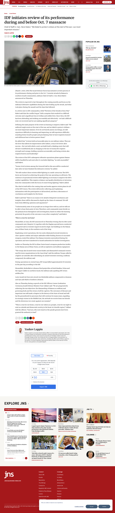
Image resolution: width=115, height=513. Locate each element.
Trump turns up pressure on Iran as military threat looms (98, 427)
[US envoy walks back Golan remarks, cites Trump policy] (70, 442)
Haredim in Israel (61, 6)
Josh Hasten (96, 430)
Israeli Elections (30, 6)
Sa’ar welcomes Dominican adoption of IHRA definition (17, 445)
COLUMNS (90, 434)
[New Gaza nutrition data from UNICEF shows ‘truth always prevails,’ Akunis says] (70, 415)
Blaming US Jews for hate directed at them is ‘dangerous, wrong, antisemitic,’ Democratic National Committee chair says (17, 424)
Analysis (32, 2)
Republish (28, 36)
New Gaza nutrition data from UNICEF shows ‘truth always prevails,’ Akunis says (68, 427)
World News (61, 424)
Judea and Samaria (51, 6)
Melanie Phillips (90, 50)
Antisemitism (64, 2)
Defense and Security (27, 322)
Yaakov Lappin (9, 33)
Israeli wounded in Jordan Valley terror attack (94, 58)
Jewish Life (55, 2)
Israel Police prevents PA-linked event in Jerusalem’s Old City (15, 431)
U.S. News (34, 424)
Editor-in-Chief (72, 6)
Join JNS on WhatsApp (99, 85)
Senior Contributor (90, 46)
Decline (104, 506)
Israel (13, 2)
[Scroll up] (23, 458)
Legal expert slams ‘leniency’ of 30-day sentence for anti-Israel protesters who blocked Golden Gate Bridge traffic (44, 428)
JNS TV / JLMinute (90, 424)
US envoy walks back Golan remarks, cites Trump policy (68, 454)
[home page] (6, 3)
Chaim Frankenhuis (100, 445)
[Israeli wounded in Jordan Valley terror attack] (107, 58)
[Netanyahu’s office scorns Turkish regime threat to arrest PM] (107, 68)
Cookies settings (79, 506)
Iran (67, 6)
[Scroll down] (26, 458)
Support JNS (107, 2)
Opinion (40, 2)
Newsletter (89, 2)
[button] (11, 36)
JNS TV (47, 2)
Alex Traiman (89, 430)
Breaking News (12, 409)
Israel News (12, 13)
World (25, 2)
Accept (91, 506)
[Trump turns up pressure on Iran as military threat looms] (98, 418)
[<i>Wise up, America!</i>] (107, 48)
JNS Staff (88, 61)
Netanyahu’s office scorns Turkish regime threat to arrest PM (94, 68)
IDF (17, 322)
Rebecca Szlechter (63, 431)
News (5, 13)
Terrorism (38, 322)
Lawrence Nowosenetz (101, 458)
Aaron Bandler (35, 433)
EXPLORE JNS (15, 403)
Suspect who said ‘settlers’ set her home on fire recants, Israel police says (16, 416)
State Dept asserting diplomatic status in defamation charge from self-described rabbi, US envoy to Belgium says (16, 452)
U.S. (19, 2)
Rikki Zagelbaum (72, 431)
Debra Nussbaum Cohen (37, 460)
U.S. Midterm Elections (41, 6)
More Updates (10, 458)
